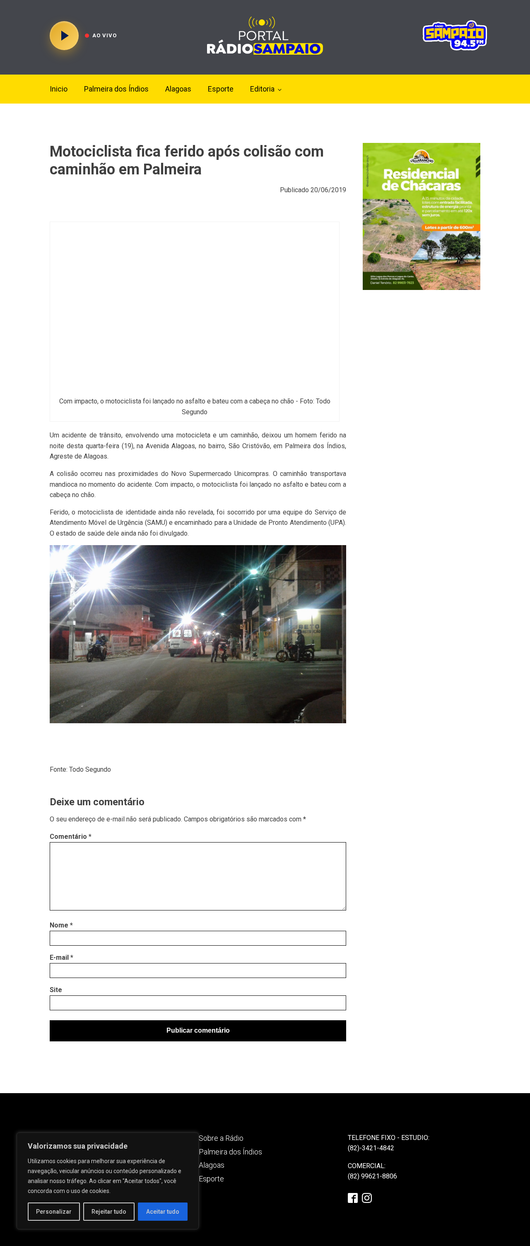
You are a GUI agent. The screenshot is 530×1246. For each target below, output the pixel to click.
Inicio (58, 89)
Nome (61, 925)
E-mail (61, 957)
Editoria (262, 89)
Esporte (221, 89)
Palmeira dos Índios (116, 89)
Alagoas (178, 89)
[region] (108, 1181)
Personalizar (54, 1211)
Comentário (71, 836)
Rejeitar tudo (109, 1211)
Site (56, 990)
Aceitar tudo (162, 1211)
